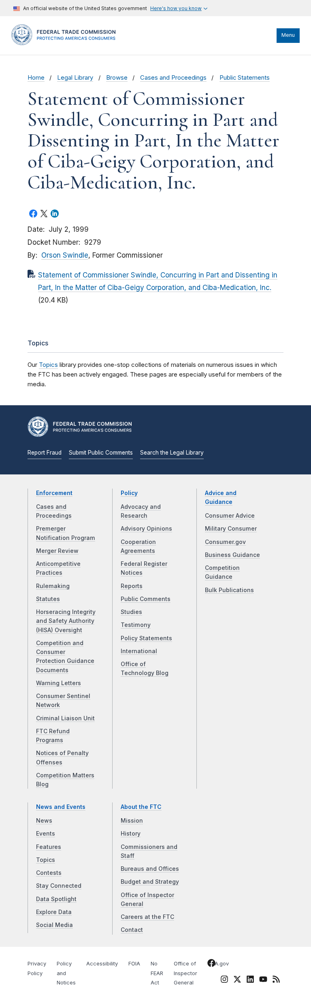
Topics (48, 364)
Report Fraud (45, 452)
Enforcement (54, 493)
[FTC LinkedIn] (250, 980)
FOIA (134, 964)
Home (36, 77)
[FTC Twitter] (237, 978)
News (44, 820)
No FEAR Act (157, 973)
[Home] (66, 43)
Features (48, 847)
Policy (129, 493)
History (131, 833)
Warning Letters (58, 683)
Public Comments (145, 599)
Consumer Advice (230, 515)
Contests (49, 873)
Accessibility (102, 964)
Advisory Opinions (146, 528)
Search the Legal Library (172, 452)
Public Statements (244, 77)
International (139, 651)
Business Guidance (232, 555)
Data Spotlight (56, 899)
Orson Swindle (64, 255)
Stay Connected (58, 886)
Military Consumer (231, 528)
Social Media (54, 925)
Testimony (136, 625)
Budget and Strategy (150, 881)
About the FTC (141, 807)
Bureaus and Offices (150, 869)
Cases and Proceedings (173, 77)
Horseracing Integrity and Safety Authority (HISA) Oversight (66, 621)
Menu (288, 35)
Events (45, 833)
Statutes (48, 599)
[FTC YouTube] (263, 980)
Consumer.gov (225, 542)
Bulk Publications (229, 590)
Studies (131, 612)
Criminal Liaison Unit (65, 718)
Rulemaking (53, 586)
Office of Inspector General (185, 973)
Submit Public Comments (101, 452)
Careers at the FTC (147, 917)
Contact (132, 930)
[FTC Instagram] (224, 980)
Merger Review (57, 551)
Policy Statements (146, 638)
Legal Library (75, 77)
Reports (132, 586)
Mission (132, 820)
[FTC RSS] (276, 980)
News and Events (60, 807)
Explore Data (54, 912)
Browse (117, 77)
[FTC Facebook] (211, 964)
